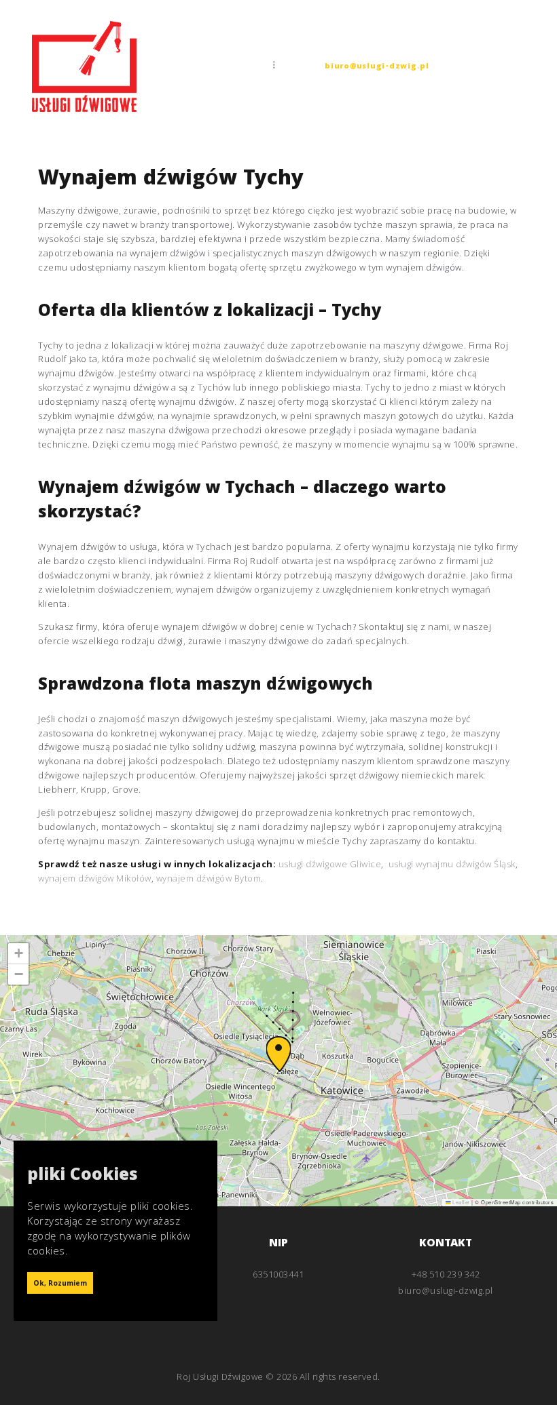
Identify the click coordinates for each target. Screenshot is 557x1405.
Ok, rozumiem (60, 1284)
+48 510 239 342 (446, 1274)
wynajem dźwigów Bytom (209, 878)
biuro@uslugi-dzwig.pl (377, 67)
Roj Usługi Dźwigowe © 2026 (237, 1376)
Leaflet (460, 1202)
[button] (278, 1053)
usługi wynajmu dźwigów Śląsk (452, 864)
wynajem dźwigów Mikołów (94, 878)
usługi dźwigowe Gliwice (330, 864)
